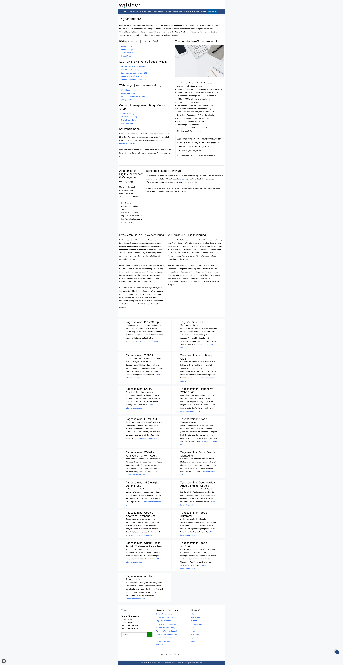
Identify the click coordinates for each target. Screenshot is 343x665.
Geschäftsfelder (196, 617)
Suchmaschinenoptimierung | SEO (134, 73)
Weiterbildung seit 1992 (164, 638)
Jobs (192, 614)
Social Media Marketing (130, 70)
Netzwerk (194, 621)
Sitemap (193, 631)
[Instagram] (170, 654)
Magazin (203, 11)
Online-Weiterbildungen (164, 614)
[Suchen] (149, 634)
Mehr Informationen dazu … (150, 341)
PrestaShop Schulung (129, 120)
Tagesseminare (212, 11)
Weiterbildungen (133, 11)
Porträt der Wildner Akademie (166, 631)
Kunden (182, 179)
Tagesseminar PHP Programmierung (192, 323)
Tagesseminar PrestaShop (142, 322)
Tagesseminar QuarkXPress (143, 542)
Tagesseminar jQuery (139, 388)
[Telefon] (175, 654)
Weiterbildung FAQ (179, 11)
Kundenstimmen (158, 11)
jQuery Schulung (127, 100)
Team (149, 11)
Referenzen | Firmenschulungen (167, 624)
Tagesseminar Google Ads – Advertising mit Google (197, 484)
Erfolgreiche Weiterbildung (165, 627)
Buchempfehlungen (192, 11)
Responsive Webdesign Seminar (133, 96)
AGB (192, 627)
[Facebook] (158, 654)
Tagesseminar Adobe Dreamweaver (193, 420)
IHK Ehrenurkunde (197, 624)
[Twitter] (166, 654)
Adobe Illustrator (127, 53)
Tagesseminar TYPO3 (139, 355)
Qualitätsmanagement (164, 641)
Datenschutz (195, 634)
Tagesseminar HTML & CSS (143, 419)
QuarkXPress (126, 56)
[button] (219, 11)
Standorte (168, 11)
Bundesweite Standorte (164, 617)
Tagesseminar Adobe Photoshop (139, 578)
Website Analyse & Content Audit (133, 67)
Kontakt (193, 641)
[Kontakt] (179, 654)
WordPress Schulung (129, 117)
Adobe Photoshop (128, 46)
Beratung (143, 11)
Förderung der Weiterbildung (166, 634)
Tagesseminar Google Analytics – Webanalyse (141, 514)
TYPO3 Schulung (127, 114)
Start (124, 11)
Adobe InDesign (127, 50)
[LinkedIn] (162, 654)
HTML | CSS (125, 90)
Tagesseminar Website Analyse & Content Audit (141, 454)
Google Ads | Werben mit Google (133, 79)
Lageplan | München (163, 621)
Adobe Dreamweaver (129, 93)
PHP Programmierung (129, 123)
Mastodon (159, 645)
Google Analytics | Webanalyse (132, 76)
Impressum (194, 638)
